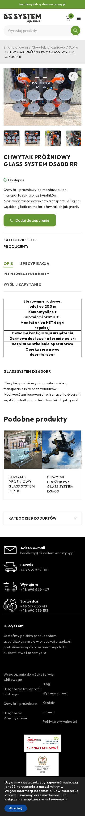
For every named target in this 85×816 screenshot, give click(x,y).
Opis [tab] (8, 263)
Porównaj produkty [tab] (27, 273)
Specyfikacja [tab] (34, 263)
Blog (46, 683)
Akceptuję (15, 808)
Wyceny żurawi (55, 693)
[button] (73, 76)
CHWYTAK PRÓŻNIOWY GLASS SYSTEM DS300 (21, 484)
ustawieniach (56, 799)
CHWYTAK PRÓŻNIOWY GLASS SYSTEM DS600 (60, 484)
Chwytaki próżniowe (48, 47)
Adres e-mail (32, 547)
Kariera (48, 712)
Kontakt (48, 702)
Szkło (73, 47)
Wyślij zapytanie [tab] (22, 284)
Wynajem (29, 584)
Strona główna (16, 47)
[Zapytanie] (29, 220)
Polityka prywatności (59, 721)
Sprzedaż (29, 601)
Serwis (26, 564)
